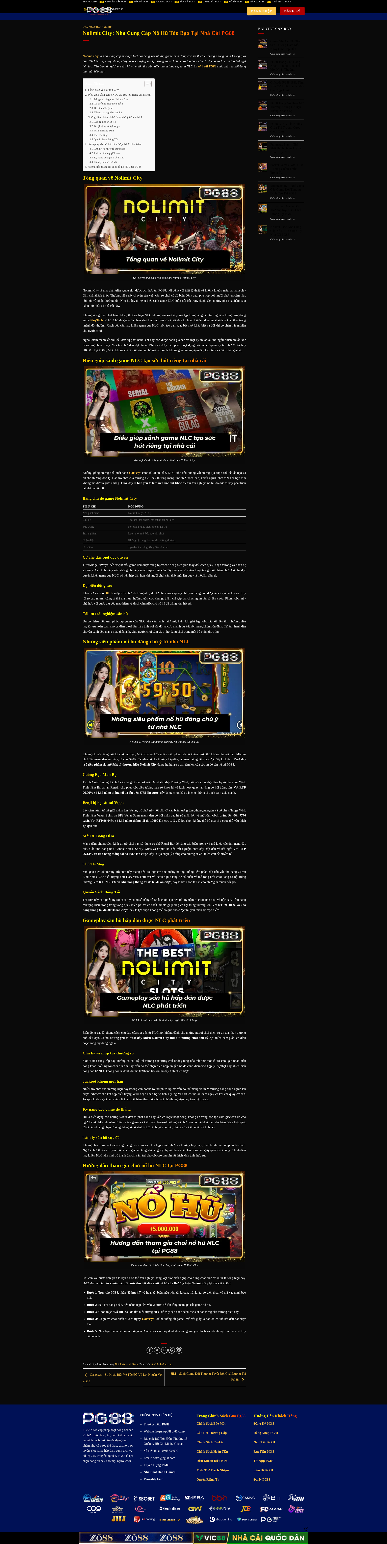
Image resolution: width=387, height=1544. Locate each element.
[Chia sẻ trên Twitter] (157, 1350)
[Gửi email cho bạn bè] (164, 1350)
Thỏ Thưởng (101, 134)
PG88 (86, 1430)
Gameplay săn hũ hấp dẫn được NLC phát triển (114, 144)
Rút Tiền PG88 (264, 1451)
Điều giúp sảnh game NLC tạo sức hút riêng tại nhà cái (119, 94)
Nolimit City (91, 56)
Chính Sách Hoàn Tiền (212, 1451)
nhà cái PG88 (207, 66)
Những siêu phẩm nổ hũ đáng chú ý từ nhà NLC (115, 117)
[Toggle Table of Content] (146, 84)
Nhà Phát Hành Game (97, 27)
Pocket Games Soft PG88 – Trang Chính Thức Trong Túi (286, 168)
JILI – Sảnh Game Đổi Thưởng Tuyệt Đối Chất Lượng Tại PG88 (285, 210)
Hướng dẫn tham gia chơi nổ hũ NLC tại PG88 (114, 166)
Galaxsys (148, 1319)
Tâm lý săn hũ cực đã (105, 161)
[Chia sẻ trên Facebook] (150, 1350)
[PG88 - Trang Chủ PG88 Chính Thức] (99, 11)
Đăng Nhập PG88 (266, 1432)
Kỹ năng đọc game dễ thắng (109, 157)
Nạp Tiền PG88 (264, 1442)
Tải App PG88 (263, 1460)
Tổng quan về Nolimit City (103, 89)
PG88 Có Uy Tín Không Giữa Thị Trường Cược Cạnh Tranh (286, 127)
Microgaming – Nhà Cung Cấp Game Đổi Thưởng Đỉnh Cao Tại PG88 (287, 189)
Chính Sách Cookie (210, 1442)
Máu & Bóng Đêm (104, 130)
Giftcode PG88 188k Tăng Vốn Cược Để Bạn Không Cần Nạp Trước (287, 86)
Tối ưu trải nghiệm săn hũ (108, 112)
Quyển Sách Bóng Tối (106, 139)
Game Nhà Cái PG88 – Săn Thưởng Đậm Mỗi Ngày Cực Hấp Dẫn (285, 45)
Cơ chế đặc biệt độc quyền (108, 103)
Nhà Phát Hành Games (159, 1472)
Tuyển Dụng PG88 (156, 1465)
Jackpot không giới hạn (107, 153)
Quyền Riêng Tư (208, 1479)
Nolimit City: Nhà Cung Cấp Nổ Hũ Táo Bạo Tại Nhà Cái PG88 (286, 230)
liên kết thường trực (161, 1364)
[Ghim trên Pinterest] (171, 1350)
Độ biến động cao (103, 108)
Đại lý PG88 (262, 1479)
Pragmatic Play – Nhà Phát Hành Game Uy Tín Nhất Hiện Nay (286, 148)
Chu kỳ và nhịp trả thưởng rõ (110, 148)
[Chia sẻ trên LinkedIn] (179, 1350)
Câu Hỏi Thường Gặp (212, 1432)
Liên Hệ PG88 (263, 1470)
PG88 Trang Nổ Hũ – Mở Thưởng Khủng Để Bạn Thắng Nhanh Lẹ (286, 107)
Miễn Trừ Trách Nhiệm (213, 1470)
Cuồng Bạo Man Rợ (105, 121)
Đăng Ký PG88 (264, 1423)
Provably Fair (153, 1479)
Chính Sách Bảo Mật (211, 1423)
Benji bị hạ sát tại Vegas (107, 126)
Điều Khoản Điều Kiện (212, 1460)
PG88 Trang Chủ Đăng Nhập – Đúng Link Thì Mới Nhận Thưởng (285, 65)
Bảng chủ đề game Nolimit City (111, 99)
